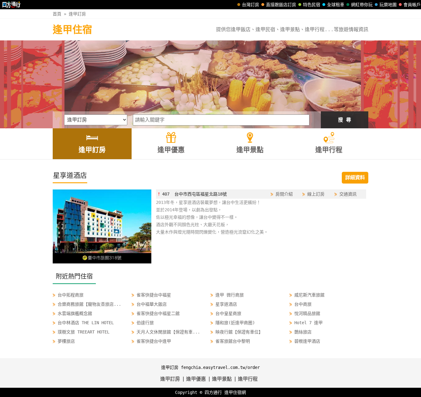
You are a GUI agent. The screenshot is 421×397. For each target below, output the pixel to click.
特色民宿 (311, 4)
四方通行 (213, 392)
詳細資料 (355, 177)
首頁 (57, 13)
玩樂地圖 (388, 4)
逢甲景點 (222, 379)
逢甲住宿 (72, 29)
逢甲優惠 (196, 379)
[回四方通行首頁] (11, 4)
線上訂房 (316, 194)
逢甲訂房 (77, 13)
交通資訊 (348, 194)
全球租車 (335, 4)
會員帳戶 (412, 4)
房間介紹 (284, 194)
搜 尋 (344, 120)
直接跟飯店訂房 (281, 4)
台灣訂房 (250, 4)
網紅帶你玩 (362, 4)
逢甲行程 (248, 379)
